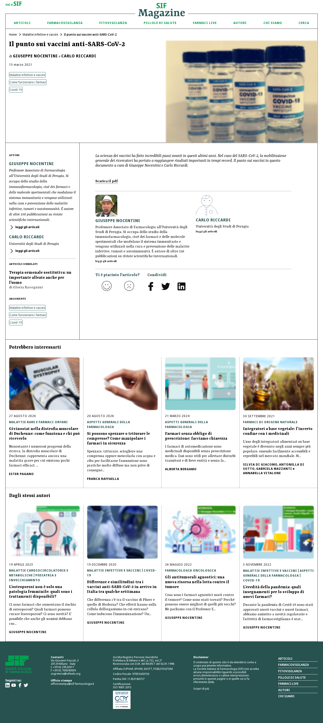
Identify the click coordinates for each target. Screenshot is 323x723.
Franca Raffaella (103, 479)
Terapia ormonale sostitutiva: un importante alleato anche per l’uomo (40, 277)
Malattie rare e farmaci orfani (38, 422)
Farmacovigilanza (65, 23)
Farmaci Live (205, 23)
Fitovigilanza (113, 23)
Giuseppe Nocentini (35, 55)
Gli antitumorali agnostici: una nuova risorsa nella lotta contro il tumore (197, 582)
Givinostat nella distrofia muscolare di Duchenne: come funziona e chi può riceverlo (44, 434)
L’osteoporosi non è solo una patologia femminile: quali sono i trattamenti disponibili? (40, 592)
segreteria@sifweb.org (65, 674)
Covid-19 (16, 89)
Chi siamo (272, 23)
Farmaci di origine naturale (270, 422)
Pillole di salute (292, 677)
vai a (13, 3)
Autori (240, 23)
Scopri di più (201, 688)
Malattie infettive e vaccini (40, 34)
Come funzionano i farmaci (28, 82)
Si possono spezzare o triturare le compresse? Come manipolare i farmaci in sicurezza (118, 439)
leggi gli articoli (27, 227)
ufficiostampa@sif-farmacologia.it (72, 684)
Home (13, 34)
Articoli (22, 23)
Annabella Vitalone (262, 473)
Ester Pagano (21, 474)
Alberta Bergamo (181, 469)
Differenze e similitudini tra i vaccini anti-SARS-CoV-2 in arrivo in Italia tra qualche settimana (122, 587)
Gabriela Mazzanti (274, 468)
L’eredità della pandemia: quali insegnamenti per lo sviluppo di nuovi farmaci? (273, 592)
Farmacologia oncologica (190, 570)
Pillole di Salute (160, 23)
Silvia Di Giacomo (260, 464)
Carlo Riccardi (78, 55)
